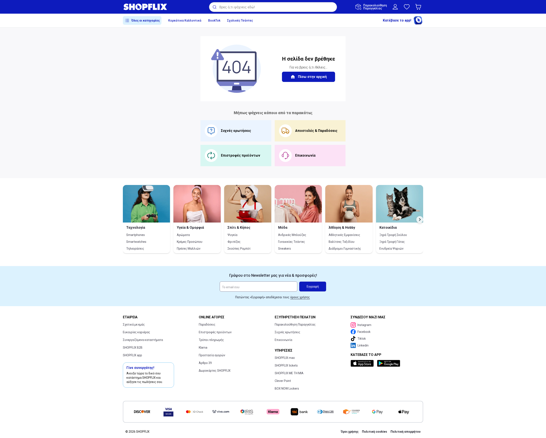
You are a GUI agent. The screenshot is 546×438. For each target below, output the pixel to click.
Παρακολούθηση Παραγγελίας (295, 324)
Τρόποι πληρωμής (211, 340)
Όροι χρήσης (350, 431)
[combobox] (273, 7)
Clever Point (283, 381)
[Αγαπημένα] (407, 7)
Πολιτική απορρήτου (406, 431)
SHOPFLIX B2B (132, 347)
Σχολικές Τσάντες (240, 20)
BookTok (214, 20)
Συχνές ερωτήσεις (287, 332)
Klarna (203, 347)
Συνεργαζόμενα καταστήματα (143, 340)
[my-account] (395, 7)
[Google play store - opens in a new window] (388, 363)
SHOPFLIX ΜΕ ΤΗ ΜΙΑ (289, 373)
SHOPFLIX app (132, 355)
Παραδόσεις (207, 324)
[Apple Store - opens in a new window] (363, 363)
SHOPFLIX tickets (286, 365)
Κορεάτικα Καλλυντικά (184, 20)
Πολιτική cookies (374, 431)
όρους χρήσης (300, 297)
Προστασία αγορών (212, 355)
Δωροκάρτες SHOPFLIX (215, 370)
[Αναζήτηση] (214, 7)
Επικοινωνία (283, 340)
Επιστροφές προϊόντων (215, 332)
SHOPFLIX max (285, 357)
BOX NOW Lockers (287, 388)
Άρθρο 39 (205, 363)
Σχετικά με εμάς (134, 324)
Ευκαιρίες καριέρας (136, 332)
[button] (419, 7)
